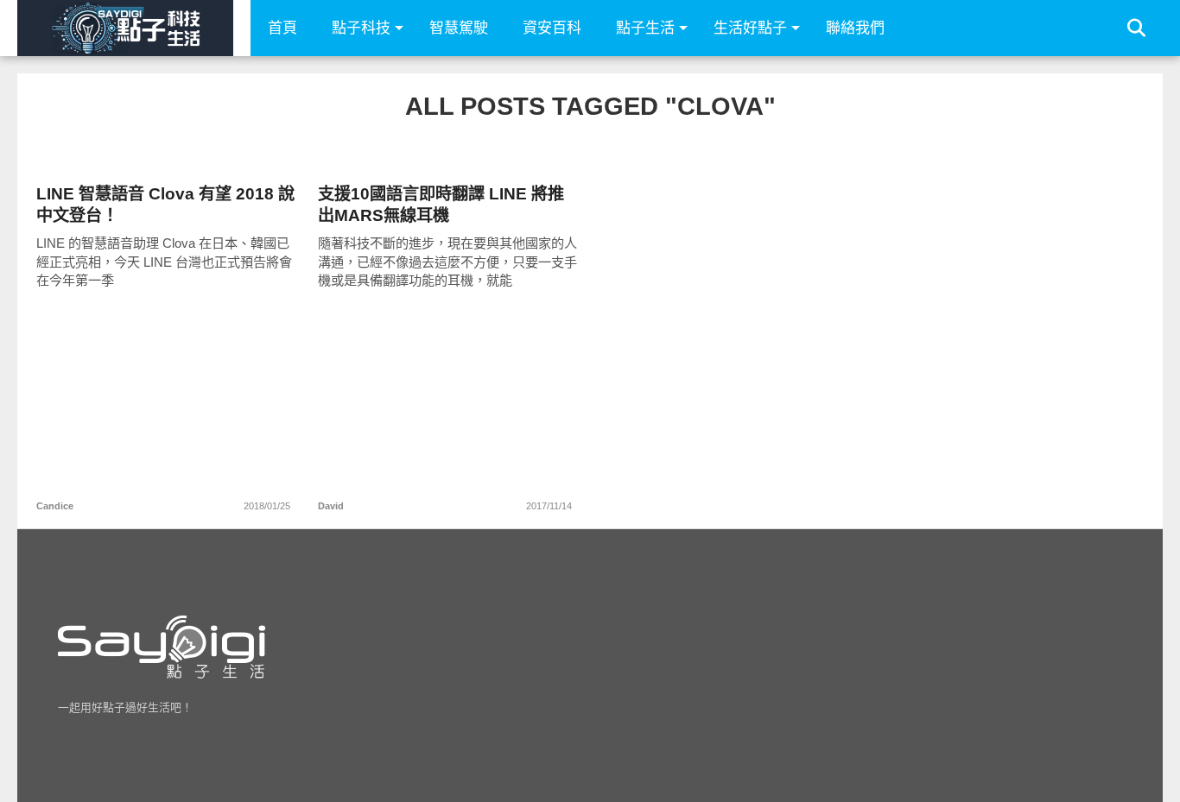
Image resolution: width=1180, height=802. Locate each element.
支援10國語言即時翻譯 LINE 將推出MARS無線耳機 (441, 204)
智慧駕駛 (458, 28)
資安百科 (552, 28)
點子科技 (361, 28)
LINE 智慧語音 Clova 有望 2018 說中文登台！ (165, 204)
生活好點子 (750, 28)
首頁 (282, 28)
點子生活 (645, 28)
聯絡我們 (855, 28)
